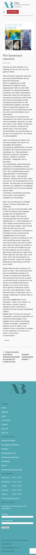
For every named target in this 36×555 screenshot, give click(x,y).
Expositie (7, 340)
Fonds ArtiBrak (12, 12)
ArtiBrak (16, 3)
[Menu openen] (4, 12)
